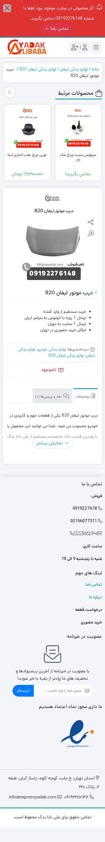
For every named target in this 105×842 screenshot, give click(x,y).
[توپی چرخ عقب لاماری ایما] (27, 128)
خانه (95, 69)
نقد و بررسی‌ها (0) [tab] (48, 396)
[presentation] (10, 92)
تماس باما (59, 28)
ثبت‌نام (23, 691)
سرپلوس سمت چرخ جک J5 (78, 158)
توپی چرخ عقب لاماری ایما (27, 155)
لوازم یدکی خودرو (51, 349)
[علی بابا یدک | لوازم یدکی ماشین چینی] (26, 47)
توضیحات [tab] (83, 396)
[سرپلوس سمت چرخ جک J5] (78, 128)
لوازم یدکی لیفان (74, 69)
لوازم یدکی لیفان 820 (37, 69)
